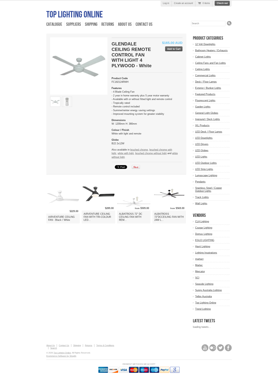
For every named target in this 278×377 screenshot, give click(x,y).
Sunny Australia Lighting (208, 290)
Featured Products (205, 94)
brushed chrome (139, 149)
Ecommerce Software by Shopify (61, 356)
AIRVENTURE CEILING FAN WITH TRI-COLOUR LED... (97, 216)
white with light (126, 153)
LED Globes (201, 150)
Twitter (220, 347)
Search (53, 348)
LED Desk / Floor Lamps (208, 131)
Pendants (200, 181)
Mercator (200, 271)
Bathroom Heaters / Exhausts (211, 50)
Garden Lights (202, 106)
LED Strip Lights (204, 169)
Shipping (91, 24)
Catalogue (54, 24)
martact (199, 259)
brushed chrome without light (151, 153)
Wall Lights (201, 203)
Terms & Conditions (105, 345)
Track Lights (202, 197)
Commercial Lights (205, 75)
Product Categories (208, 38)
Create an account (183, 3)
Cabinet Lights (203, 56)
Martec (199, 265)
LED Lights (201, 156)
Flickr (212, 347)
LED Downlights (204, 138)
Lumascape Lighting (206, 175)
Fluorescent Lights (205, 100)
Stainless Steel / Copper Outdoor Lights (208, 189)
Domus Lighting (203, 234)
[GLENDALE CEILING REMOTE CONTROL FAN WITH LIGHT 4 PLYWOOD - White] (55, 102)
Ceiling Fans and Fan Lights (210, 63)
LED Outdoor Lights (206, 163)
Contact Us (144, 24)
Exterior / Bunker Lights (208, 88)
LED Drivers (201, 144)
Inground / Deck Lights (207, 119)
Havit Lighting (202, 246)
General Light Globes (206, 113)
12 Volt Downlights (205, 44)
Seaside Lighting (204, 284)
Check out (222, 3)
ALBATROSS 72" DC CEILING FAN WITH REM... (130, 216)
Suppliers (73, 24)
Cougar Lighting (203, 227)
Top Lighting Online (74, 14)
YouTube (205, 347)
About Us (125, 24)
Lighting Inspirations (206, 252)
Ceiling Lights (202, 69)
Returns (107, 24)
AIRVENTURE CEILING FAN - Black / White (61, 218)
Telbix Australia (203, 296)
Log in (166, 3)
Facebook (228, 347)
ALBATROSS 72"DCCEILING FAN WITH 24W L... (169, 216)
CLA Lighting (202, 221)
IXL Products (202, 125)
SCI (197, 277)
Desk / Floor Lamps (206, 81)
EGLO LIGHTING (204, 240)
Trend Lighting (203, 309)
